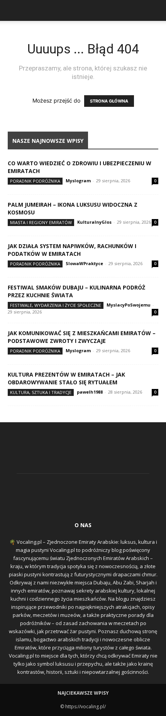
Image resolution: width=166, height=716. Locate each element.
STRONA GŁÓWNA (109, 101)
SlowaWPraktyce (84, 263)
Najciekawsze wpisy (83, 693)
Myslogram (78, 180)
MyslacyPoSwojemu (129, 305)
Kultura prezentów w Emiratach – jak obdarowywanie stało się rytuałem (66, 378)
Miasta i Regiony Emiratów (41, 222)
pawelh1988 (90, 392)
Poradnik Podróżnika (35, 181)
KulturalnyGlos (94, 222)
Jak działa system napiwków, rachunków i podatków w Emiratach (72, 249)
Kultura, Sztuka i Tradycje (40, 392)
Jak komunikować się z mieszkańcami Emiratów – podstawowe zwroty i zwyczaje (82, 336)
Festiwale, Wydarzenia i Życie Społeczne (55, 305)
